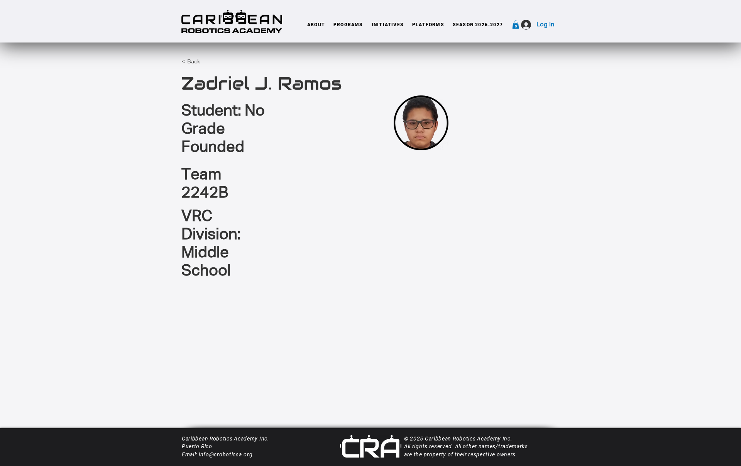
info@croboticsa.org (225, 454)
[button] (316, 25)
